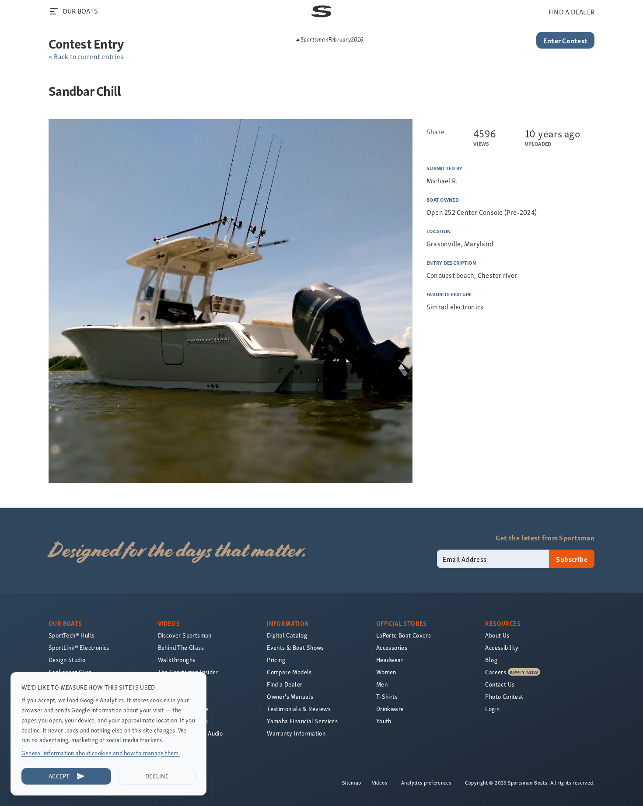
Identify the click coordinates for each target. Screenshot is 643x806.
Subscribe (571, 559)
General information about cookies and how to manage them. (100, 753)
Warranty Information (296, 733)
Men (382, 684)
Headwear (389, 659)
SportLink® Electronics (79, 647)
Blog (491, 659)
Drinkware (390, 708)
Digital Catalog (287, 635)
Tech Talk (171, 696)
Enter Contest (565, 40)
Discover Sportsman (185, 635)
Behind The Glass (181, 647)
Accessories (391, 647)
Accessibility (501, 647)
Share (435, 131)
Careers (495, 672)
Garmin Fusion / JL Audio (190, 733)
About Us (497, 635)
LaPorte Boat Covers (403, 635)
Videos (379, 782)
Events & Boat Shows (295, 647)
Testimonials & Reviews (299, 708)
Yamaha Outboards (183, 708)
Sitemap (351, 782)
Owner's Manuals (290, 696)
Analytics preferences (426, 782)
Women (386, 672)
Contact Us (499, 684)
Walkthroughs (177, 659)
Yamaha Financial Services (302, 721)
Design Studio (67, 659)
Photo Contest (504, 696)
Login (492, 708)
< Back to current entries (86, 56)
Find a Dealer (284, 684)
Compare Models (289, 672)
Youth (383, 721)
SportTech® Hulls (71, 635)
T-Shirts (387, 696)
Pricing (276, 659)
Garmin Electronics (183, 721)
